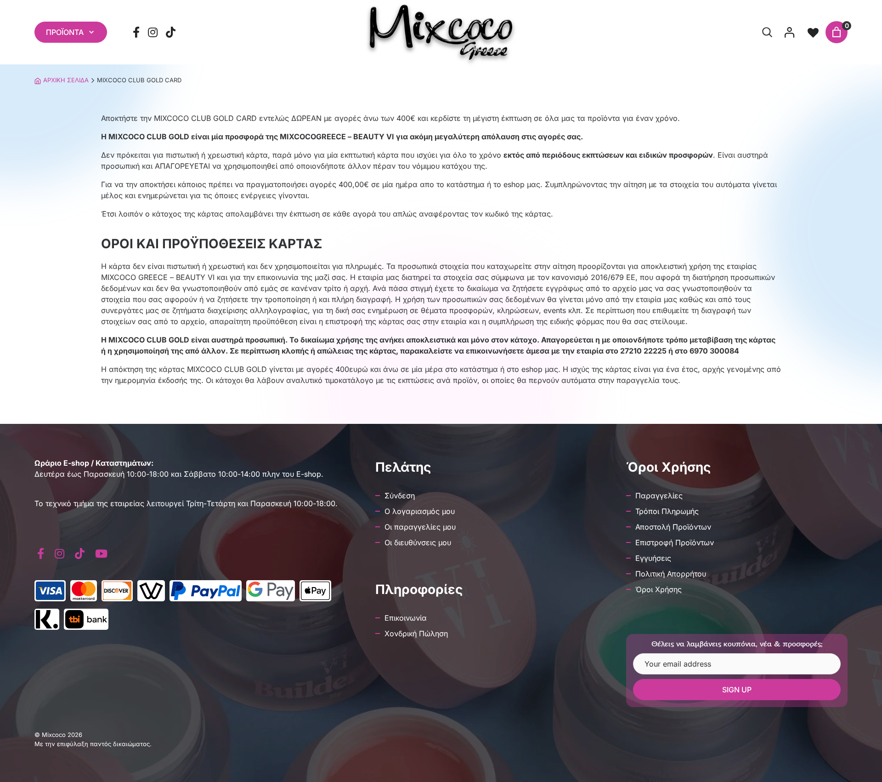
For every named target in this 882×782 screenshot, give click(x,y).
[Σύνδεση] (789, 32)
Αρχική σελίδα (66, 80)
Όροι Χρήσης (658, 589)
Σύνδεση (399, 495)
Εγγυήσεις (653, 558)
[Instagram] (153, 32)
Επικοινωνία (405, 617)
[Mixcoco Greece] (441, 32)
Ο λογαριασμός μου (419, 511)
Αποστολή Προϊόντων (673, 526)
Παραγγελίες (659, 495)
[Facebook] (136, 32)
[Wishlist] (813, 32)
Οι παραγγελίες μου (420, 526)
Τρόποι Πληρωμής (667, 511)
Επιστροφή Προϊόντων (674, 542)
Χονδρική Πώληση (416, 633)
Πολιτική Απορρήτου (670, 573)
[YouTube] (101, 554)
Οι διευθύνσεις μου (417, 542)
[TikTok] (171, 32)
